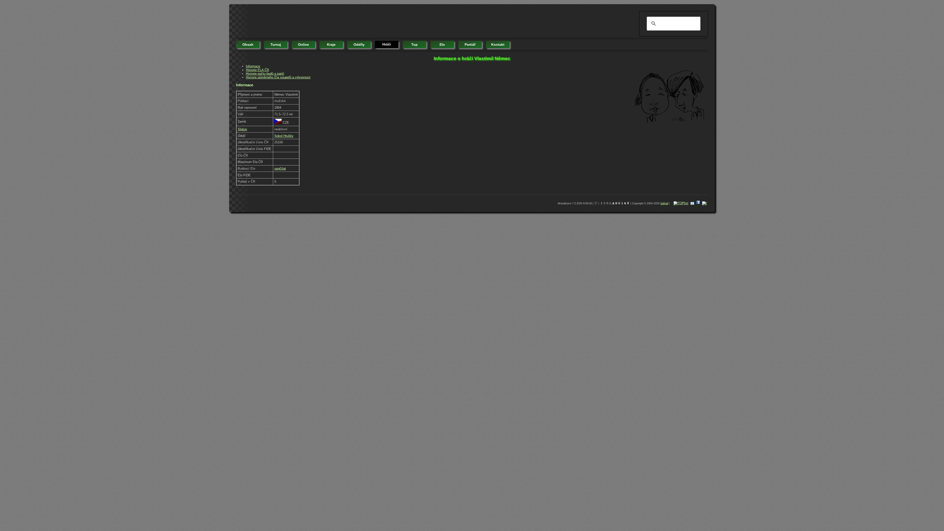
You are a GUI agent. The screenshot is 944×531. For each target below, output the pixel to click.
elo (442, 44)
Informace (253, 66)
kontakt (497, 44)
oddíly (359, 44)
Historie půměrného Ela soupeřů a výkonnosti (278, 77)
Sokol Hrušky (284, 136)
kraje (331, 44)
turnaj (275, 44)
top (414, 44)
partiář (470, 44)
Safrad (664, 203)
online (303, 44)
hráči (386, 44)
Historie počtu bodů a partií (265, 73)
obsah (247, 44)
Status (242, 129)
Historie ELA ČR (257, 70)
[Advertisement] (325, 22)
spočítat (280, 168)
